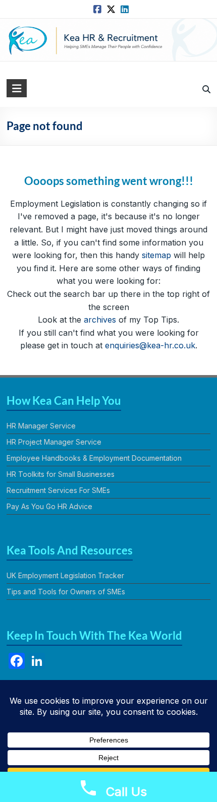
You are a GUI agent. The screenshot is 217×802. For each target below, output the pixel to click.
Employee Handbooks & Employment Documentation (94, 458)
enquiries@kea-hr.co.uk (150, 345)
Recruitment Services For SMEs (58, 490)
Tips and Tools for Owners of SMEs (66, 591)
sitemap (156, 255)
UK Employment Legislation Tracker (65, 575)
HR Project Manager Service (54, 442)
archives (100, 320)
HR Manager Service (41, 425)
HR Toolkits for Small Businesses (61, 474)
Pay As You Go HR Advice (49, 506)
